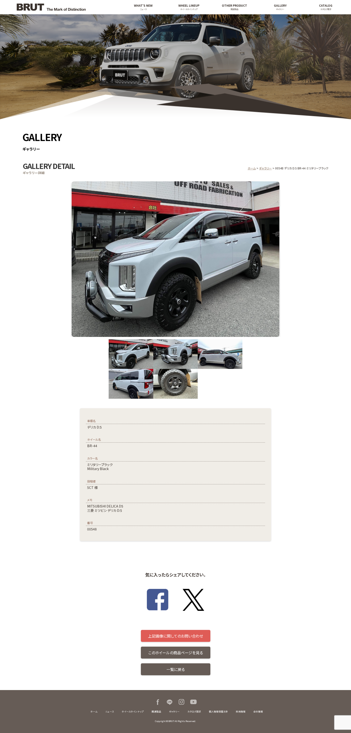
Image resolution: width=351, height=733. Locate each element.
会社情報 (258, 711)
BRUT (63, 7)
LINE (170, 702)
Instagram (181, 702)
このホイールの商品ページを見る (175, 652)
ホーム (252, 168)
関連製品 (156, 711)
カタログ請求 (194, 711)
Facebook (158, 702)
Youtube (193, 702)
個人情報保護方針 (218, 711)
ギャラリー (265, 168)
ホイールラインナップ (133, 711)
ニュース (109, 711)
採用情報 (240, 711)
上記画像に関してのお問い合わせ (175, 636)
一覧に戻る (175, 669)
